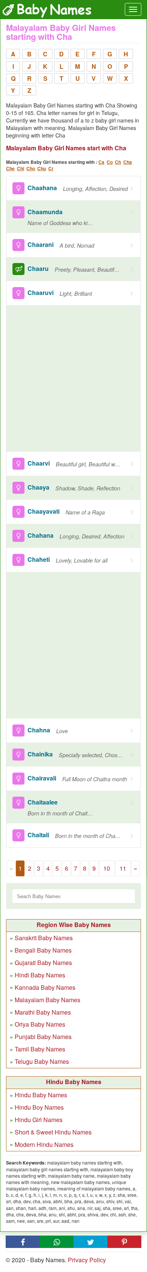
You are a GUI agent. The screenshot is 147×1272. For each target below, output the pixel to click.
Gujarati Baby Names (43, 962)
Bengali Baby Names (43, 950)
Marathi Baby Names (43, 1012)
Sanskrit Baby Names (44, 937)
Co (110, 162)
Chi (20, 168)
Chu (41, 168)
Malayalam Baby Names (47, 999)
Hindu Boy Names (39, 1107)
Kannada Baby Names (45, 987)
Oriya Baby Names (40, 1024)
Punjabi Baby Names (43, 1036)
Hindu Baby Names (41, 1095)
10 (106, 868)
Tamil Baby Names (40, 1049)
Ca (101, 162)
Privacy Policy (87, 1259)
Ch (118, 162)
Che (10, 168)
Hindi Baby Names (40, 975)
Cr (51, 168)
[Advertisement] (73, 378)
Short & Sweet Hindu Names (53, 1132)
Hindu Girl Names (39, 1119)
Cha (127, 162)
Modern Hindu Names (44, 1144)
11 (122, 868)
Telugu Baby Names (42, 1061)
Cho (30, 168)
